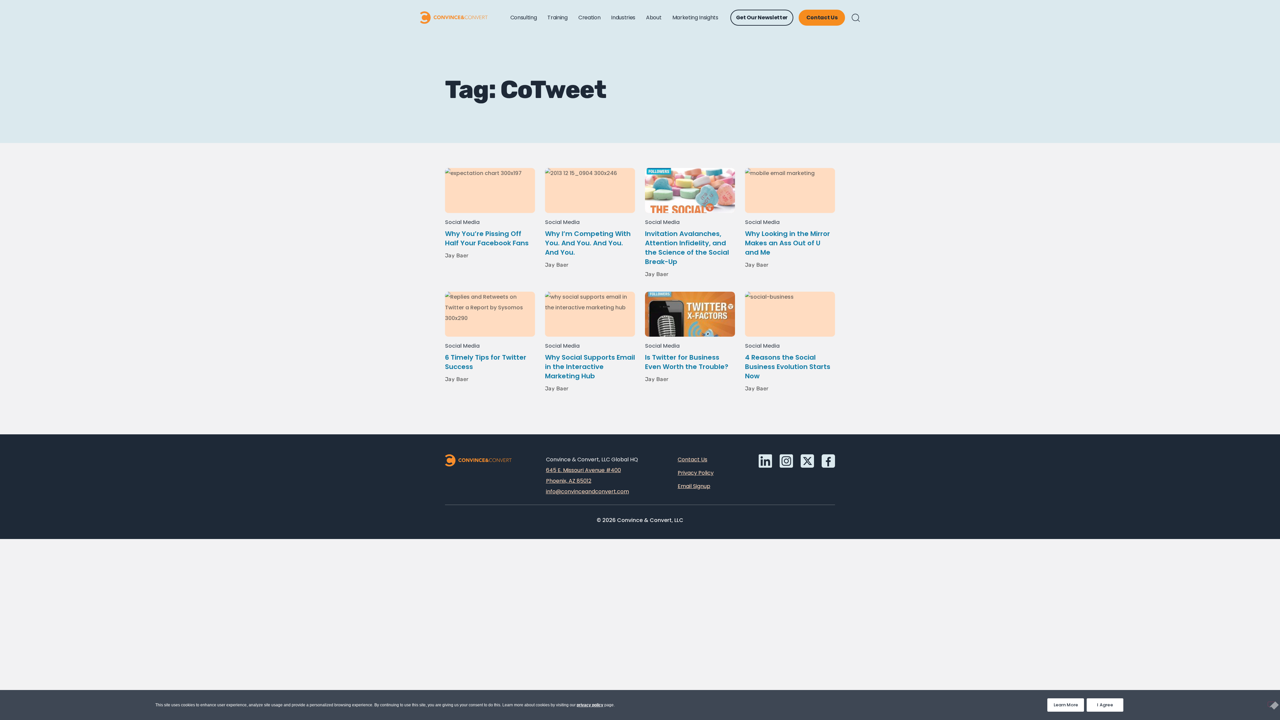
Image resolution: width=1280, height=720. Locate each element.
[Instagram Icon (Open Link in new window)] (786, 461)
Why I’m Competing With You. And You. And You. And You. (588, 243)
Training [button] (557, 17)
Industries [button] (623, 17)
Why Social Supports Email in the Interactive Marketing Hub (590, 367)
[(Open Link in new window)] (828, 461)
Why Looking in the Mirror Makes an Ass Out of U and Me (787, 243)
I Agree (1105, 705)
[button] (856, 18)
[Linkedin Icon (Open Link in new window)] (765, 461)
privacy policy (590, 705)
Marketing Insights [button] (695, 17)
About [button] (653, 17)
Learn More (1069, 703)
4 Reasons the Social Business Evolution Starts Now (787, 367)
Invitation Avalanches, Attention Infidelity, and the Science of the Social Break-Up (687, 247)
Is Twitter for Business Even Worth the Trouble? (686, 362)
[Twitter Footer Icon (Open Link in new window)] (807, 461)
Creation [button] (589, 17)
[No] (1271, 704)
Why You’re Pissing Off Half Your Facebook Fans (487, 238)
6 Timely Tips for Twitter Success (485, 362)
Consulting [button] (523, 17)
